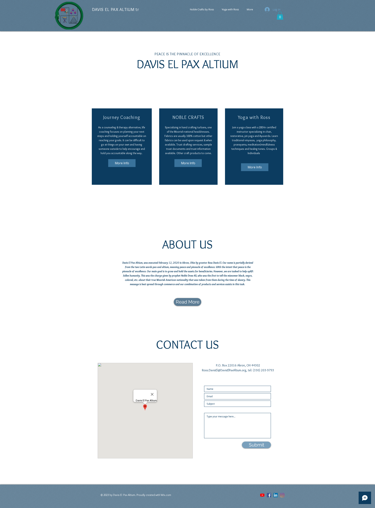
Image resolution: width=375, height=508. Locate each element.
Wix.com (166, 495)
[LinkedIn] (275, 495)
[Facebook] (269, 495)
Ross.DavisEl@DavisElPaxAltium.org (224, 370)
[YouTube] (262, 495)
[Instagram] (282, 495)
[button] (280, 16)
